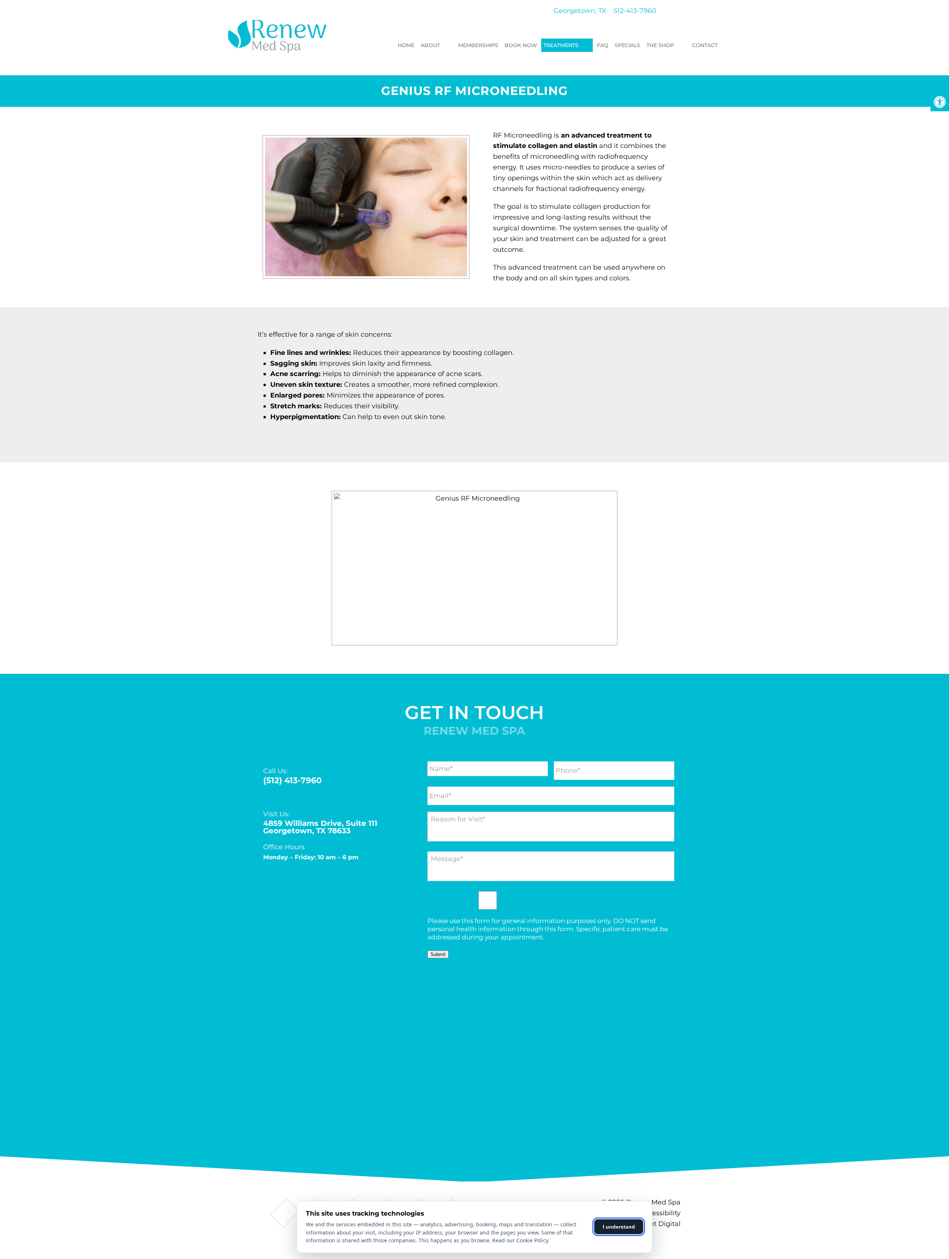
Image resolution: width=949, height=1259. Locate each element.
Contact (705, 45)
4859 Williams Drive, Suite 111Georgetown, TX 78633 (320, 827)
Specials (627, 45)
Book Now (521, 45)
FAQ (602, 45)
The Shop (660, 45)
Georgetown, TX (579, 11)
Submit (438, 954)
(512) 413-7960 (292, 781)
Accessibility (660, 1213)
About (430, 45)
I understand (619, 1227)
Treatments (561, 45)
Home (406, 45)
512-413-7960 (635, 11)
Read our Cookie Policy (520, 1240)
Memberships (478, 45)
